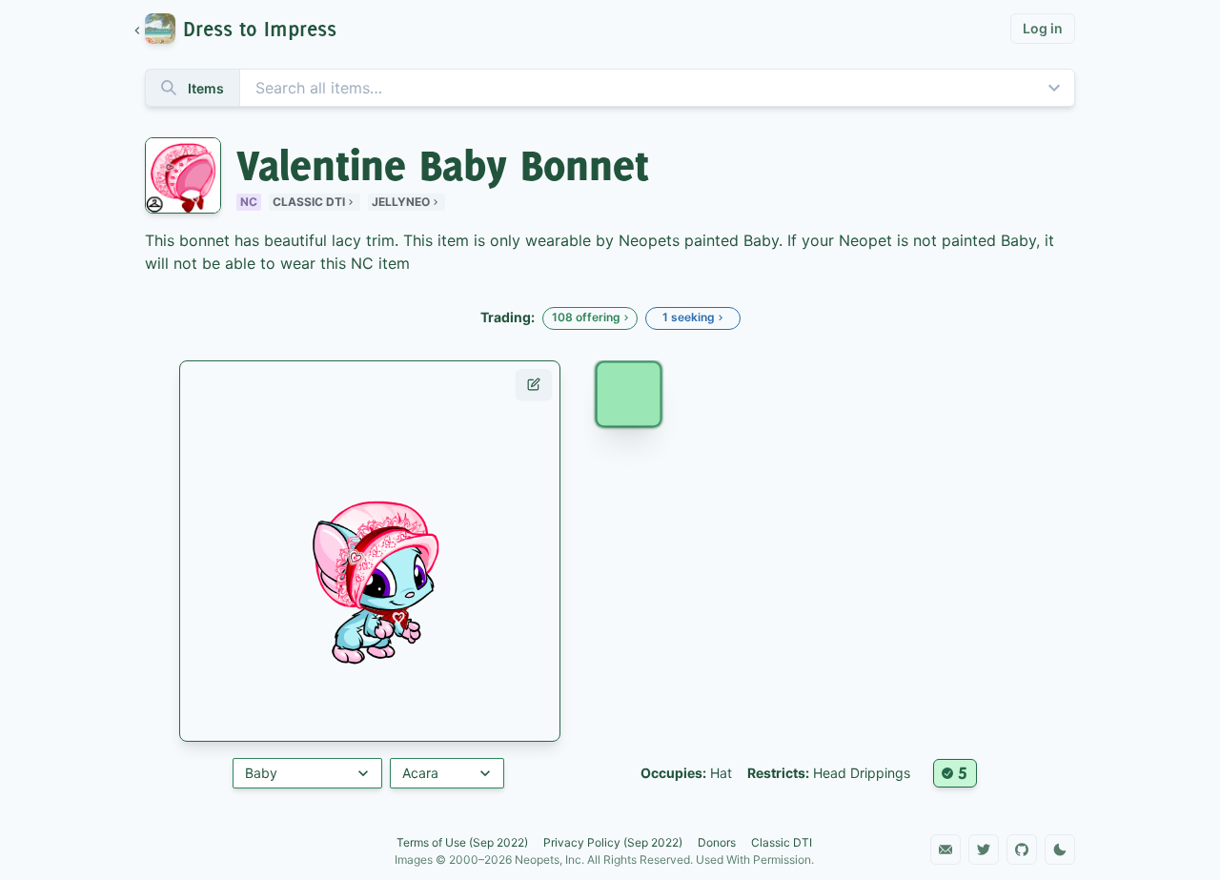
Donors (717, 842)
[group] (244, 28)
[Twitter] (983, 849)
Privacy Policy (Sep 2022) (612, 842)
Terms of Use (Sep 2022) (462, 842)
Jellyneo (401, 201)
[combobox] (610, 88)
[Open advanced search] (1054, 88)
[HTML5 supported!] (955, 773)
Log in (1043, 28)
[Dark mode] (1060, 849)
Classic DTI (309, 201)
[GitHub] (1021, 849)
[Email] (945, 849)
